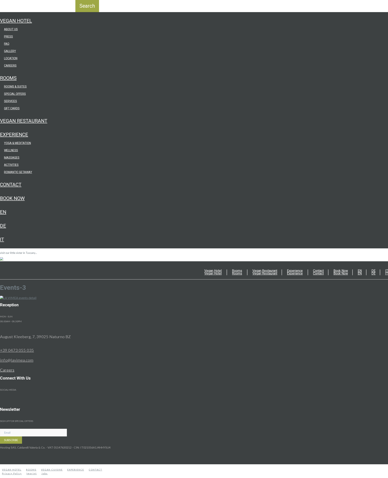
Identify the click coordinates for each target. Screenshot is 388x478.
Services (10, 101)
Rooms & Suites (15, 86)
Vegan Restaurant (23, 121)
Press (8, 36)
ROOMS (31, 469)
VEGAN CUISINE (52, 469)
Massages (11, 157)
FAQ (6, 43)
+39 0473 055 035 (17, 350)
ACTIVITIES (11, 164)
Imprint (31, 473)
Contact (10, 184)
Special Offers (15, 93)
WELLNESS (11, 150)
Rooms (8, 78)
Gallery (10, 51)
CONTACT (95, 469)
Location (10, 58)
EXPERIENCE (75, 469)
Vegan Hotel (16, 21)
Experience (14, 134)
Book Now (12, 198)
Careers (10, 65)
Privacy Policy (12, 473)
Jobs (44, 473)
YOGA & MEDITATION (17, 143)
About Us (11, 29)
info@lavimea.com (16, 360)
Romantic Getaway (18, 172)
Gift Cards (12, 108)
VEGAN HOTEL (11, 469)
